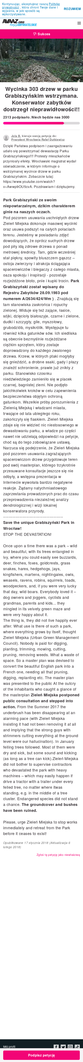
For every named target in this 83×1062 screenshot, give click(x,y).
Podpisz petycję (41, 1055)
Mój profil (9, 1046)
